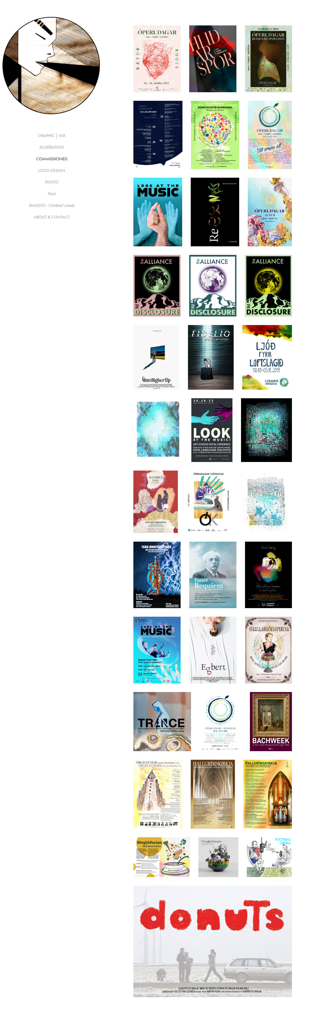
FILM (52, 193)
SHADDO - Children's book (52, 205)
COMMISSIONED (51, 158)
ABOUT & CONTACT (52, 217)
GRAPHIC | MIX (51, 135)
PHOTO (51, 182)
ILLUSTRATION (52, 147)
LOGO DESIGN (51, 170)
